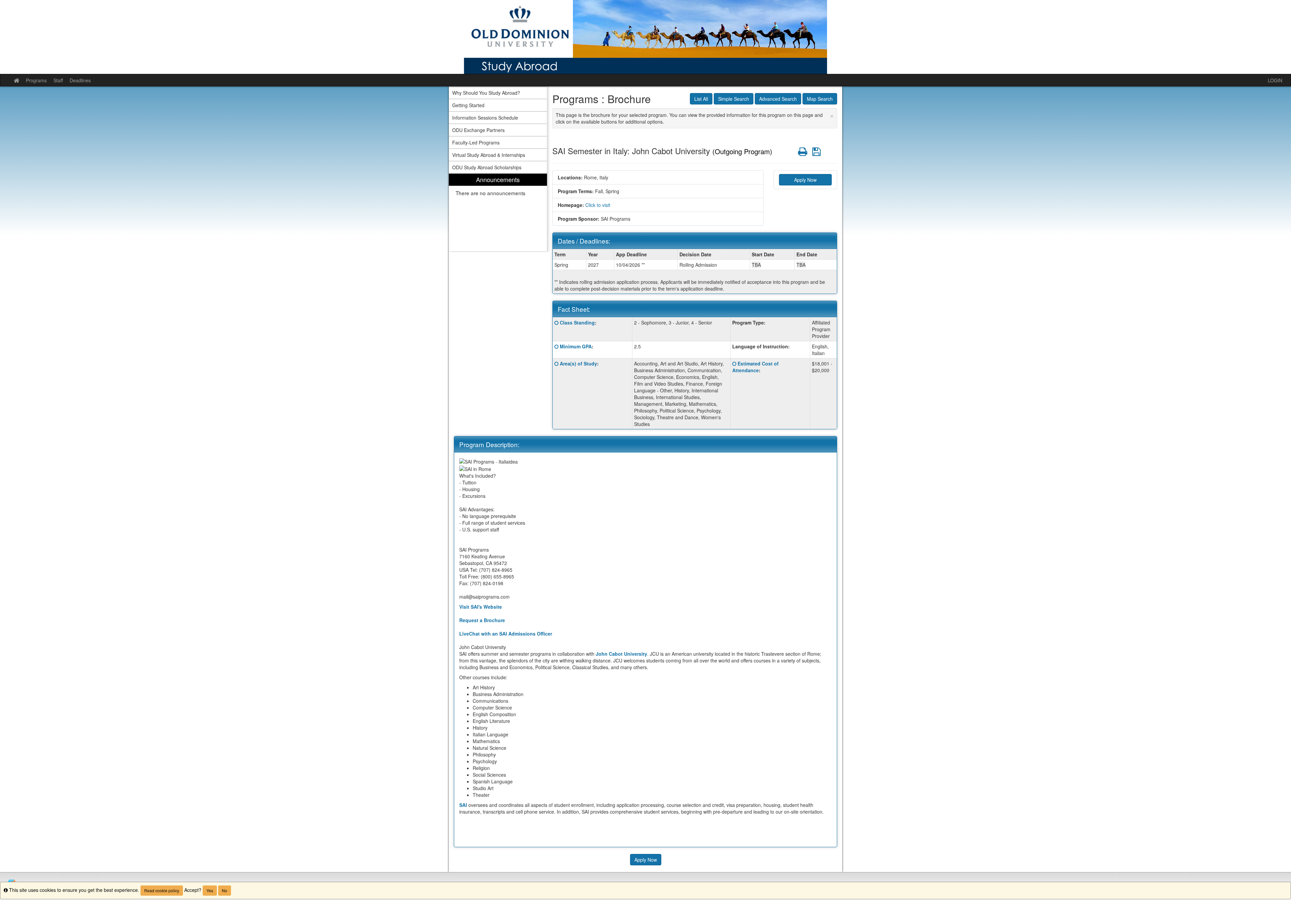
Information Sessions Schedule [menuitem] (485, 117)
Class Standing (577, 322)
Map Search (820, 98)
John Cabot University (621, 653)
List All (701, 98)
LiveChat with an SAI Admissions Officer (505, 633)
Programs (36, 80)
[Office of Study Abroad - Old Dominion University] (645, 37)
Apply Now (805, 179)
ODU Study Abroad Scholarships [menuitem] (486, 167)
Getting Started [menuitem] (468, 105)
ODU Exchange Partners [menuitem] (478, 130)
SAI (463, 805)
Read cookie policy (161, 890)
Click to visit (597, 205)
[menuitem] (498, 212)
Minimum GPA (576, 346)
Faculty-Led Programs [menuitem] (476, 142)
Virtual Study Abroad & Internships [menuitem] (488, 155)
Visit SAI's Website (480, 606)
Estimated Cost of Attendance (755, 367)
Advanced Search (778, 98)
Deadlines (80, 80)
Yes (209, 890)
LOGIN (1275, 80)
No (224, 890)
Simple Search (733, 98)
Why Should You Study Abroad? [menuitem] (486, 92)
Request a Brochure (482, 620)
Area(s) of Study (578, 363)
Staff (58, 80)
